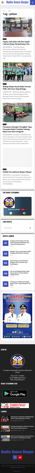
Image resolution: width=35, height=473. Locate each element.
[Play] (10, 213)
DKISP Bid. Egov (21, 467)
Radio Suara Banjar (17, 2)
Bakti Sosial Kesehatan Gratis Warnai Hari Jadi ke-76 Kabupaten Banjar (22, 437)
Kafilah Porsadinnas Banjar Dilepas (17, 172)
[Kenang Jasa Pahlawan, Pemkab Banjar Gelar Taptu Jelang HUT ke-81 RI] (5, 419)
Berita (4, 39)
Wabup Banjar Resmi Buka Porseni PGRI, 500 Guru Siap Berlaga (17, 88)
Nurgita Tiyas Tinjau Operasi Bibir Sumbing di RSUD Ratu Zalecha (20, 252)
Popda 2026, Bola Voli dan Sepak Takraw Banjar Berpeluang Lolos (16, 43)
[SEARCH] (30, 228)
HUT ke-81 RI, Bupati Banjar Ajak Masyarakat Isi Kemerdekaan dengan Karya (19, 273)
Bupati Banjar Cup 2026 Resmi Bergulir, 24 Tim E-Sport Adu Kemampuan (19, 262)
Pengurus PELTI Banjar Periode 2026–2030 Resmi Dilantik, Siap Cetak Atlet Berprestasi (19, 242)
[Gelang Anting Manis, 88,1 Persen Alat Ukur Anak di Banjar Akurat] (5, 428)
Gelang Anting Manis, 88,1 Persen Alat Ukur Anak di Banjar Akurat (22, 427)
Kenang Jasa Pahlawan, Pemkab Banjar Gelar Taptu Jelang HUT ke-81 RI (20, 283)
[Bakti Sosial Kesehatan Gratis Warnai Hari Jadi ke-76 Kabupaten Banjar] (5, 438)
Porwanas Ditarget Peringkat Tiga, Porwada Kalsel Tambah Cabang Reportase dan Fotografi (17, 129)
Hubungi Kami (16, 471)
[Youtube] (20, 457)
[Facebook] (15, 457)
